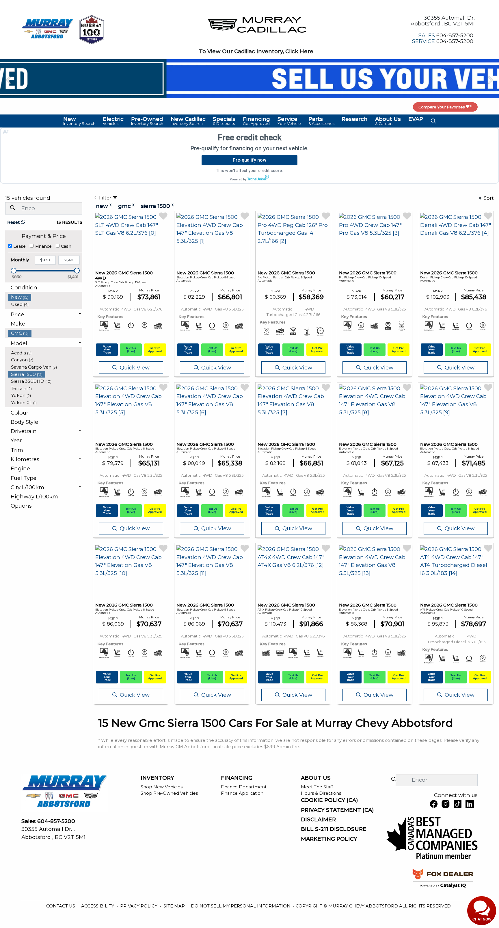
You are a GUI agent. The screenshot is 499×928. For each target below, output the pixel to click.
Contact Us (61, 906)
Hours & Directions (321, 793)
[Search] (12, 208)
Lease (19, 246)
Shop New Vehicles (162, 787)
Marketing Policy (329, 839)
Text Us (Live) (131, 349)
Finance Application (242, 793)
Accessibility (98, 906)
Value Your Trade (107, 349)
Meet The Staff (317, 787)
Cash (66, 246)
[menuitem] (45, 297)
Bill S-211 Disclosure (333, 829)
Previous (8, 80)
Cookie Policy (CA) (329, 800)
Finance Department (244, 787)
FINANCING (236, 778)
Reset (14, 222)
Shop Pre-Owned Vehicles (169, 793)
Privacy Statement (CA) (337, 810)
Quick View (135, 367)
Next (490, 80)
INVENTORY (157, 778)
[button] (79, 120)
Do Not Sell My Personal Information (241, 906)
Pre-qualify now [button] (249, 160)
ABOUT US (316, 778)
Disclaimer (318, 819)
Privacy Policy (139, 906)
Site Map (174, 906)
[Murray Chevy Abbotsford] (47, 29)
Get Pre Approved (155, 349)
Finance (43, 246)
